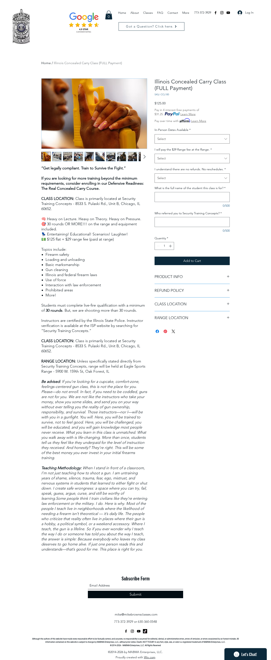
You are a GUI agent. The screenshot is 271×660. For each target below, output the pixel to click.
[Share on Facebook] (157, 331)
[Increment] (170, 246)
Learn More (188, 114)
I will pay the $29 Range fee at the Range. (183, 149)
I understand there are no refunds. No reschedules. (190, 169)
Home (46, 63)
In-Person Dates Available (173, 130)
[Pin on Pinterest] (165, 331)
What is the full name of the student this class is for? (190, 188)
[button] (108, 15)
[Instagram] (222, 13)
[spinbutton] (164, 246)
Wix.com (149, 657)
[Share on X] (173, 331)
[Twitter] (139, 631)
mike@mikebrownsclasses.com (136, 614)
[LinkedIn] (145, 631)
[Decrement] (157, 246)
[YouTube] (228, 13)
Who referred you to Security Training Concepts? (188, 213)
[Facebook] (215, 13)
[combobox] (192, 139)
